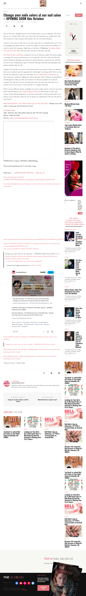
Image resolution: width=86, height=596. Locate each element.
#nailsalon (14, 256)
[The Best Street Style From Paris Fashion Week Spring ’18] (69, 264)
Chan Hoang (20, 22)
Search (79, 15)
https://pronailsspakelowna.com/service (24, 118)
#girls (14, 259)
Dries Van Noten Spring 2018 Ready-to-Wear (79, 313)
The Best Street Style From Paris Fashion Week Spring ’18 (79, 267)
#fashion (19, 259)
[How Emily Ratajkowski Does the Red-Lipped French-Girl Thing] (74, 71)
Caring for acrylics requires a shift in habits (18, 400)
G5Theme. (24, 590)
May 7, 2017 (67, 253)
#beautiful (46, 256)
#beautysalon (22, 256)
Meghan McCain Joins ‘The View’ (72, 105)
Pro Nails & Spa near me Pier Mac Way (33, 103)
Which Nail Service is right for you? (47, 400)
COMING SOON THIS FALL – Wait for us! (29, 173)
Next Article (46, 397)
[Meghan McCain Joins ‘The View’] (74, 94)
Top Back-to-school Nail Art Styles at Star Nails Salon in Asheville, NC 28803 (12, 435)
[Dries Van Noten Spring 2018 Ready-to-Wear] (69, 312)
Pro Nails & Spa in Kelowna (13, 55)
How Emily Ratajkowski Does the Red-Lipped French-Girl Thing (72, 83)
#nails (57, 254)
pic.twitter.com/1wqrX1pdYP (33, 261)
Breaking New (68, 229)
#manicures (53, 256)
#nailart (7, 256)
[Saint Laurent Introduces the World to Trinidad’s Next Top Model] (69, 236)
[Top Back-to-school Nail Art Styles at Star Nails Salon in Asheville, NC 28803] (12, 422)
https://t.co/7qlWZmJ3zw (15, 261)
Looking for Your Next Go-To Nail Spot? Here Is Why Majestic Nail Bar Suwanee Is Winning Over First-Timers (32, 435)
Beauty (6, 11)
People (75, 229)
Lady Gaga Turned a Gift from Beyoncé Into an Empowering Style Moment (80, 339)
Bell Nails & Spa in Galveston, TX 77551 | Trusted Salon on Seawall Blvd (52, 435)
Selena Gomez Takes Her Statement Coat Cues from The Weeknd (73, 291)
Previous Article (19, 397)
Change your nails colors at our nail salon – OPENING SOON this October (30, 344)
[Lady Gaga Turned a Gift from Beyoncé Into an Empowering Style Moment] (69, 336)
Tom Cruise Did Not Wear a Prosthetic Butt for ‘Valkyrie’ (73, 127)
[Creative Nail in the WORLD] (74, 178)
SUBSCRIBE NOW (43, 588)
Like (28, 22)
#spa (34, 256)
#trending (26, 259)
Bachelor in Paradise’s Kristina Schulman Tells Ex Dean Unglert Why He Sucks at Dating (73, 151)
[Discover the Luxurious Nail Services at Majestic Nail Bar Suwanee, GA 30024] (74, 436)
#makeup (39, 256)
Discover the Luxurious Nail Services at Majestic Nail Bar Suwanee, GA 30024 (73, 449)
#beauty (30, 256)
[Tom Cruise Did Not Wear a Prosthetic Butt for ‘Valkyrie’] (74, 115)
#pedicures (8, 259)
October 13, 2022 (8, 22)
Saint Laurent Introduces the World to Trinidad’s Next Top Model (79, 239)
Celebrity (67, 78)
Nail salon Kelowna (10, 103)
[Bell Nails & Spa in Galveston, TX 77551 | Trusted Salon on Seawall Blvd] (53, 422)
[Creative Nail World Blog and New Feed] (74, 38)
